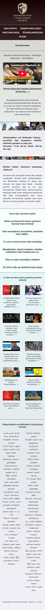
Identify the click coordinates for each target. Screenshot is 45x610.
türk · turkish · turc (11, 541)
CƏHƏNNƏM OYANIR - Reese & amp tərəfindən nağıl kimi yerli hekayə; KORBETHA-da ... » (11, 302)
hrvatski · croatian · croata (11, 502)
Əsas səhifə (10, 28)
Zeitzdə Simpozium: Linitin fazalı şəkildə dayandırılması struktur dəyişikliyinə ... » (33, 357)
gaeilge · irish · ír (11, 472)
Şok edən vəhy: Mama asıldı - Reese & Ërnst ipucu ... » (11, 406)
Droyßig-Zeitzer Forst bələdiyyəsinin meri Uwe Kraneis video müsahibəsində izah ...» (11, 357)
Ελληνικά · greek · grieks (11, 544)
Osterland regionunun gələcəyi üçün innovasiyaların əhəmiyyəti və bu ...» (34, 301)
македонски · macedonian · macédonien (34, 446)
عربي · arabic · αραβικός (33, 521)
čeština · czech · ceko (33, 554)
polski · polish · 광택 (11, 482)
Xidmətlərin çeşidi (30, 28)
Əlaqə (22, 36)
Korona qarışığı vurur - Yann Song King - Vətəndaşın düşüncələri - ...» (33, 407)
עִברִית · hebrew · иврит (11, 446)
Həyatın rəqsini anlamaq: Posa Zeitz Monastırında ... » (34, 382)
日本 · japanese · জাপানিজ (33, 551)
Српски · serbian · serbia (11, 525)
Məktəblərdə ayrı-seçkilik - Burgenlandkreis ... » (11, 382)
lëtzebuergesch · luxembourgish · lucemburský (33, 508)
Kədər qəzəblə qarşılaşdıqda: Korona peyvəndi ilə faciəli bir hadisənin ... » (34, 329)
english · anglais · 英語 (11, 557)
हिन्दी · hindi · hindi (34, 564)
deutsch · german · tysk (11, 449)
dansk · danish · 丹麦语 (11, 499)
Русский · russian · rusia (33, 440)
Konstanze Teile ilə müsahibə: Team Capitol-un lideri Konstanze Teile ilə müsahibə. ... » (11, 330)
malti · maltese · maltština (11, 548)
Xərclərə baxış (10, 32)
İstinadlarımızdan (33, 32)
